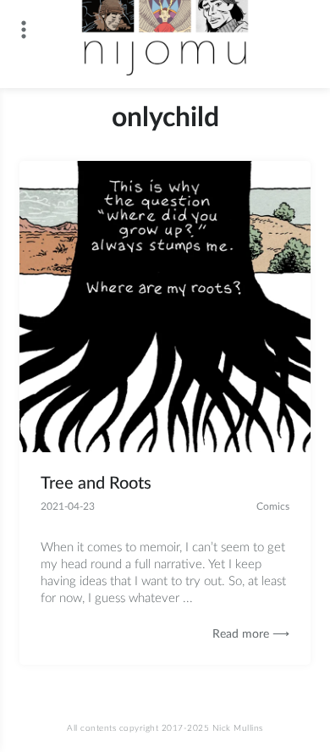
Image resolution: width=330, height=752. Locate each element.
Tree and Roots (96, 483)
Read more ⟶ (250, 634)
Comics (272, 506)
